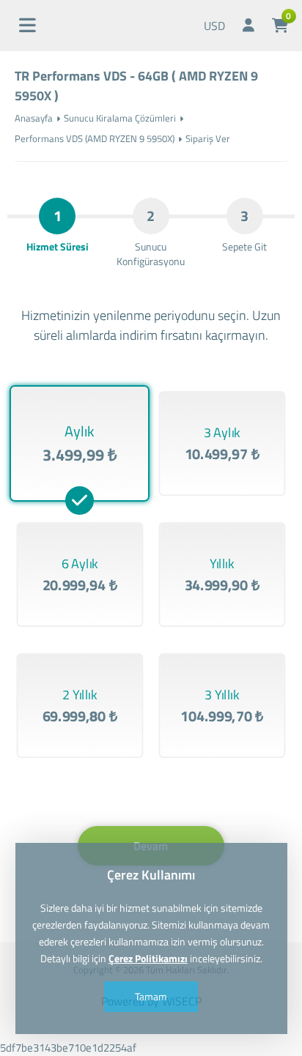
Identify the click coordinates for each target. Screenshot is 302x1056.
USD (214, 25)
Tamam (151, 996)
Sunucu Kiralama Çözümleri (120, 118)
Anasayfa (34, 118)
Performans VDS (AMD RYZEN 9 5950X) (94, 138)
